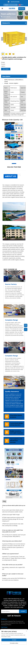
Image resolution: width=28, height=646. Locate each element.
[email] (25, 325)
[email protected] (15, 1)
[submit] (16, 5)
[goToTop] (25, 329)
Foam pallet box (7, 16)
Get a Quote (21, 8)
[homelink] (12, 8)
